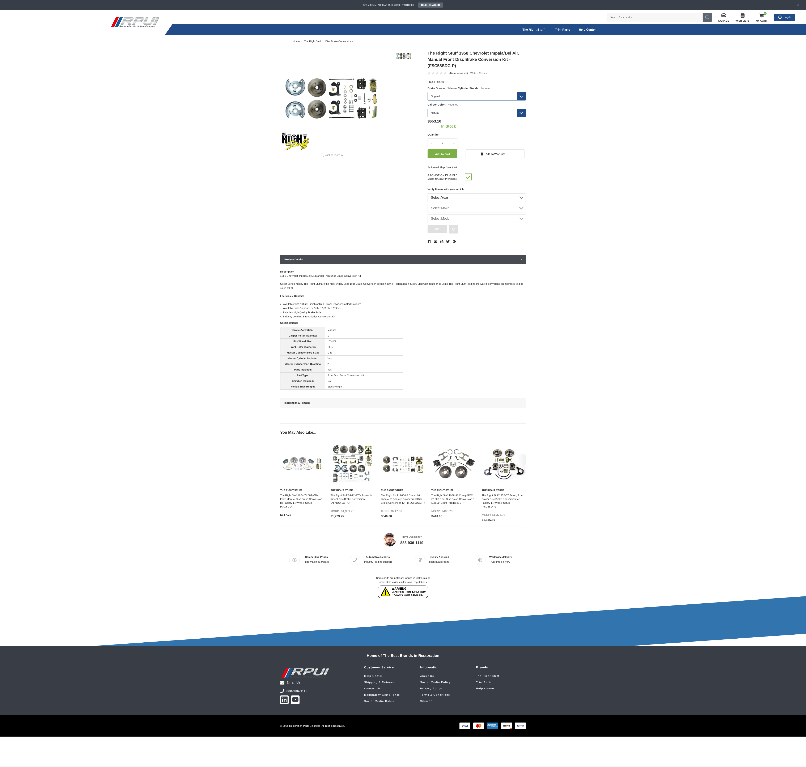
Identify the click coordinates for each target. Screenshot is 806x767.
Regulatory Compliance (382, 694)
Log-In (787, 17)
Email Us (294, 682)
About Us (427, 675)
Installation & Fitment (297, 402)
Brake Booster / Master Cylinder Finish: (459, 88)
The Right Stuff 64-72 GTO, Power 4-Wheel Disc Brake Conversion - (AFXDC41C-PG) (351, 499)
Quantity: (433, 134)
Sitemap (426, 701)
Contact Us (372, 688)
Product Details (293, 259)
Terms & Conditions (435, 694)
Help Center (373, 675)
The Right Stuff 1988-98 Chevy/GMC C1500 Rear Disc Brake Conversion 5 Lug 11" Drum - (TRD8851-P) (452, 499)
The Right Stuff (533, 29)
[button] (723, 17)
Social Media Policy (435, 682)
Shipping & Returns (379, 682)
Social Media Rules (379, 701)
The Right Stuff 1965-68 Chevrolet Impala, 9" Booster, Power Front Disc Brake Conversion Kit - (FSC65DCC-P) (403, 499)
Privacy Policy (431, 688)
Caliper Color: (443, 104)
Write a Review (479, 73)
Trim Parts (562, 29)
